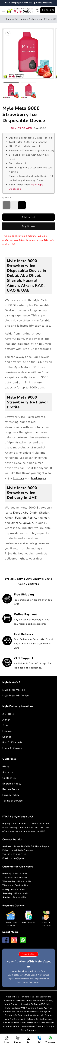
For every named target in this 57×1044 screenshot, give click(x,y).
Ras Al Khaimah (38, 518)
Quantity (6, 197)
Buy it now (28, 226)
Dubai (17, 513)
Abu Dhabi (30, 513)
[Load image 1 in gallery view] (11, 90)
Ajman (9, 518)
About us (8, 772)
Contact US (9, 778)
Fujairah (20, 518)
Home (9, 19)
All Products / (22, 19)
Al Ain (6, 725)
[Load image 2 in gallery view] (28, 90)
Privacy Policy (10, 795)
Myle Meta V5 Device (15, 695)
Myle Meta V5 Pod (13, 690)
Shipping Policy (11, 783)
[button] (37, 10)
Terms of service (12, 800)
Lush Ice (18, 478)
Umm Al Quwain (22, 523)
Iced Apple (38, 478)
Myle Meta (36, 19)
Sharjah (44, 513)
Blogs (6, 766)
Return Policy (10, 789)
